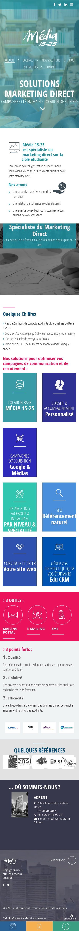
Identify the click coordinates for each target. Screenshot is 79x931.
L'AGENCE (28, 60)
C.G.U (6, 918)
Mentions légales (35, 918)
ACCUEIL (10, 60)
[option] (9, 762)
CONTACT (51, 67)
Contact (17, 918)
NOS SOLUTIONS (51, 60)
